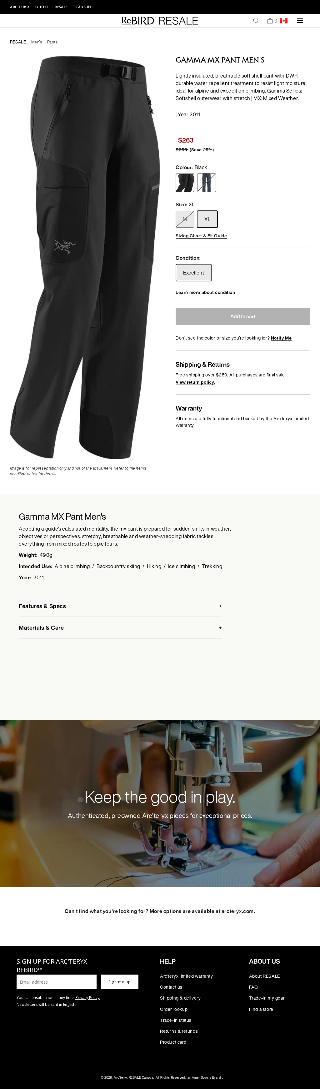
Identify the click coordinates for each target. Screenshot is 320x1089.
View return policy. (195, 382)
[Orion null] (207, 182)
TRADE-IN (82, 7)
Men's (36, 42)
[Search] (256, 21)
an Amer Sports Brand (205, 1077)
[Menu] (300, 21)
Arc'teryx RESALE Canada (133, 1077)
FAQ (253, 987)
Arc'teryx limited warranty (186, 976)
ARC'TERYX (19, 7)
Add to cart (242, 316)
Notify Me (281, 338)
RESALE (61, 7)
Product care (173, 1042)
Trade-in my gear (267, 998)
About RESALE (264, 976)
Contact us (171, 987)
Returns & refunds (179, 1031)
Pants (52, 42)
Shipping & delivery (180, 998)
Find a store (261, 1009)
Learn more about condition (205, 292)
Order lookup (174, 1009)
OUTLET (42, 7)
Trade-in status (176, 1020)
